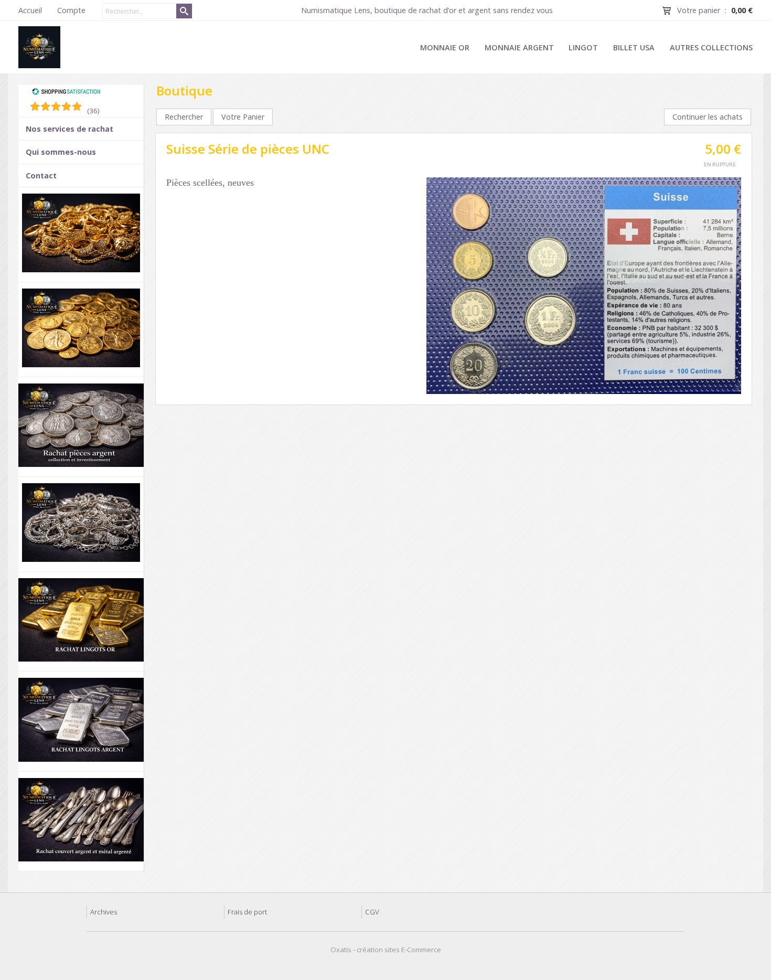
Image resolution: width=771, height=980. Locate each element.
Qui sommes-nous (61, 152)
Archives (103, 912)
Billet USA (634, 47)
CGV (372, 912)
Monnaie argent (519, 47)
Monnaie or (444, 47)
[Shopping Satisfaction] (66, 93)
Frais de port (247, 912)
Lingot (583, 47)
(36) (93, 110)
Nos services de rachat (69, 129)
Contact (41, 175)
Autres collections (711, 47)
